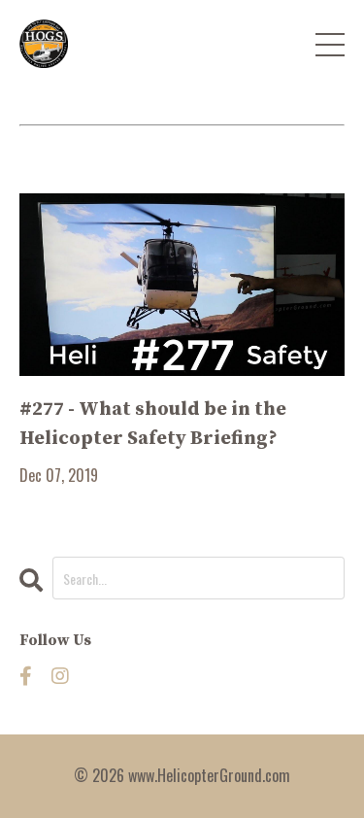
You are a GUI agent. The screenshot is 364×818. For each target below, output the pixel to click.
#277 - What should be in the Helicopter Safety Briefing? (152, 424)
